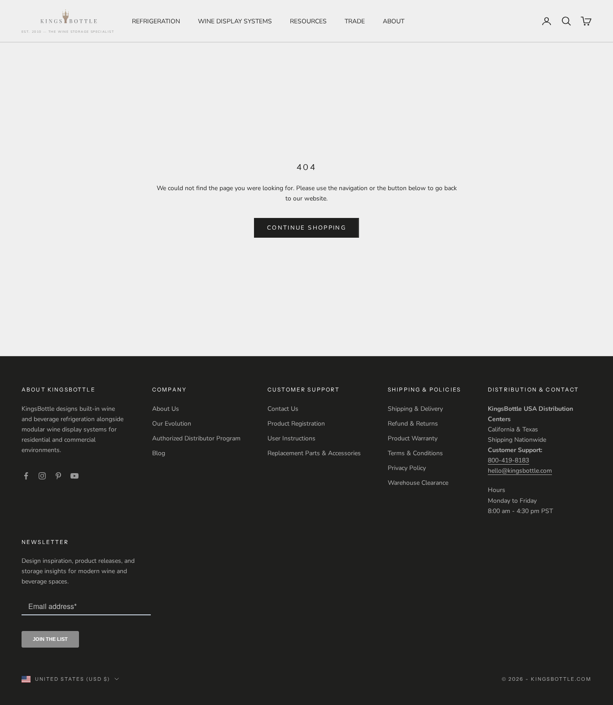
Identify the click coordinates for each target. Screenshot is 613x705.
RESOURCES (308, 21)
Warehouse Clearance (418, 483)
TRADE (355, 21)
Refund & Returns (413, 423)
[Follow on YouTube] (74, 475)
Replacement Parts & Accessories (314, 453)
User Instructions (291, 438)
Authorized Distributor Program (196, 438)
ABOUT (393, 21)
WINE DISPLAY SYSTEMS (235, 21)
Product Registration (296, 423)
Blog (158, 453)
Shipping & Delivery (415, 409)
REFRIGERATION (156, 21)
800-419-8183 (508, 460)
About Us (165, 409)
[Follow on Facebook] (26, 475)
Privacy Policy (407, 468)
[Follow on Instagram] (42, 475)
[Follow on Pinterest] (58, 475)
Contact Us (282, 409)
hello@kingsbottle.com (520, 470)
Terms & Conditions (415, 453)
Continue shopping (306, 228)
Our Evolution (171, 423)
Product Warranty (413, 438)
